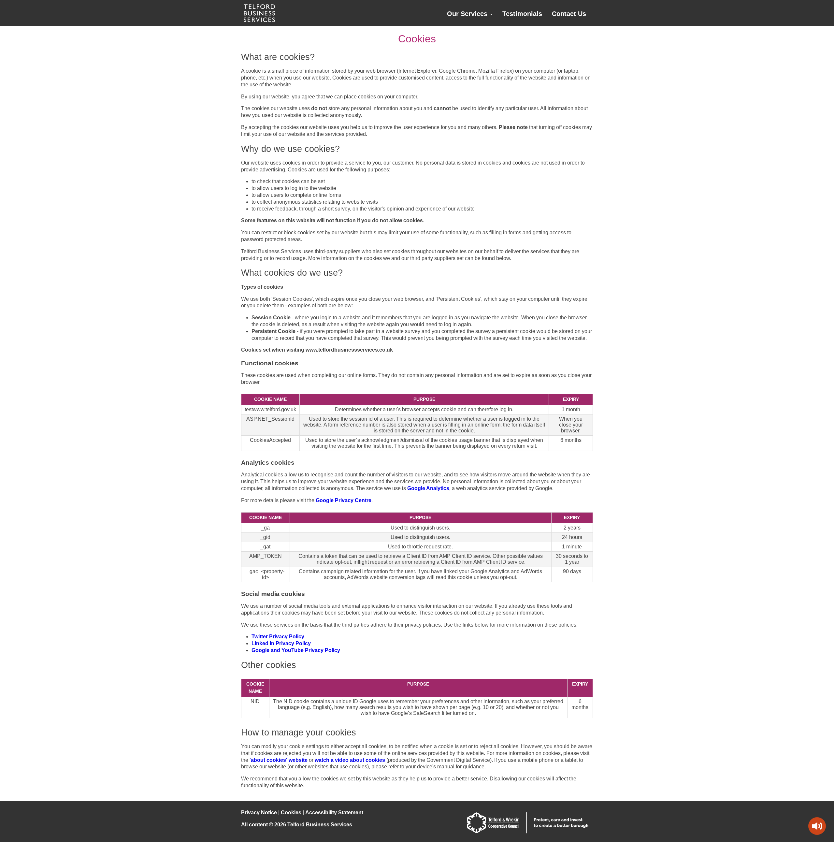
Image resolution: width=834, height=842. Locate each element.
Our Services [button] (468, 13)
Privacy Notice (259, 812)
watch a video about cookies (350, 760)
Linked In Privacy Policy (281, 643)
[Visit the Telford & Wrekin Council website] (527, 832)
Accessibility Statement (334, 812)
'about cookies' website (279, 760)
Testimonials (522, 13)
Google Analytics (428, 488)
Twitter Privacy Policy (278, 636)
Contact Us (569, 13)
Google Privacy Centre (343, 500)
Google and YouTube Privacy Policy (296, 650)
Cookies (291, 812)
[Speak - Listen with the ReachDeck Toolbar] (817, 826)
